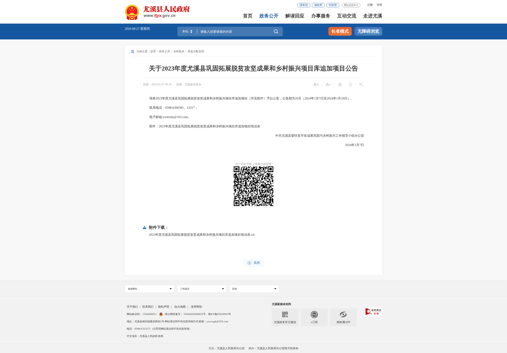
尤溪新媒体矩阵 (281, 304)
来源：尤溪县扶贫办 (188, 84)
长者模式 (340, 31)
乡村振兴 (178, 51)
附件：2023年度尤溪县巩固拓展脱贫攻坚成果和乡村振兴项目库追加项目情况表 (202, 126)
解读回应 (294, 16)
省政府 (318, 5)
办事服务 (320, 16)
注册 (370, 4)
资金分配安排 (196, 51)
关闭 (253, 263)
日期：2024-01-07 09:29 (157, 84)
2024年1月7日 (351, 145)
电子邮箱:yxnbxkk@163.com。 (167, 117)
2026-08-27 (132, 28)
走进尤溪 (372, 16)
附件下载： (159, 227)
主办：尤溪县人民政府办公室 (227, 348)
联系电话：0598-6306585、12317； (170, 107)
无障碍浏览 (368, 31)
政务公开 (268, 16)
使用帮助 (196, 306)
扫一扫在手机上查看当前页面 (253, 164)
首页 (248, 16)
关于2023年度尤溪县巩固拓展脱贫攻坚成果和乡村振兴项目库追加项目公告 (253, 68)
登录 (379, 4)
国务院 (304, 5)
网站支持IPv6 (351, 5)
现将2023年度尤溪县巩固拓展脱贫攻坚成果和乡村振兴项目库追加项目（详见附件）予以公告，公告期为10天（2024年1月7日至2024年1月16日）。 (248, 98)
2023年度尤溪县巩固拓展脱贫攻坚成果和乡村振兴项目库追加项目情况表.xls (202, 234)
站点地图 (180, 306)
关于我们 (132, 306)
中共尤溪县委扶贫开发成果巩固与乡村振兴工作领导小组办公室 (316, 135)
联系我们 (147, 306)
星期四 (145, 28)
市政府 (333, 5)
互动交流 (346, 16)
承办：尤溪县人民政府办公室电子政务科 (273, 348)
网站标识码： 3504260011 (142, 314)
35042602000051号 (195, 314)
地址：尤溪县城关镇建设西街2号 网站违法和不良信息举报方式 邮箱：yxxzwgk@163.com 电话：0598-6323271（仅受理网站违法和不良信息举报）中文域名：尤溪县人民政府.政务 (177, 329)
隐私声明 (163, 306)
